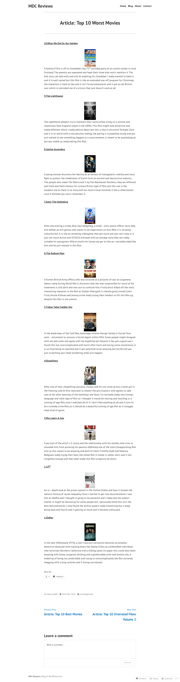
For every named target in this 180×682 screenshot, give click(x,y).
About (138, 6)
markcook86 (52, 594)
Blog (130, 6)
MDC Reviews (40, 6)
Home (123, 6)
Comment (127, 662)
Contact (147, 6)
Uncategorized (86, 594)
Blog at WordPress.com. (51, 676)
